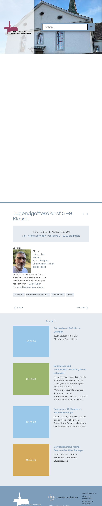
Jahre (69, 295)
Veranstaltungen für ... (37, 295)
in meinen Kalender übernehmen (28, 287)
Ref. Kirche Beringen (51, 235)
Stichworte (57, 295)
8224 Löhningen (40, 261)
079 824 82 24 (39, 267)
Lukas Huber (39, 254)
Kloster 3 (37, 257)
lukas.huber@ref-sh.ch (43, 264)
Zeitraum (17, 295)
